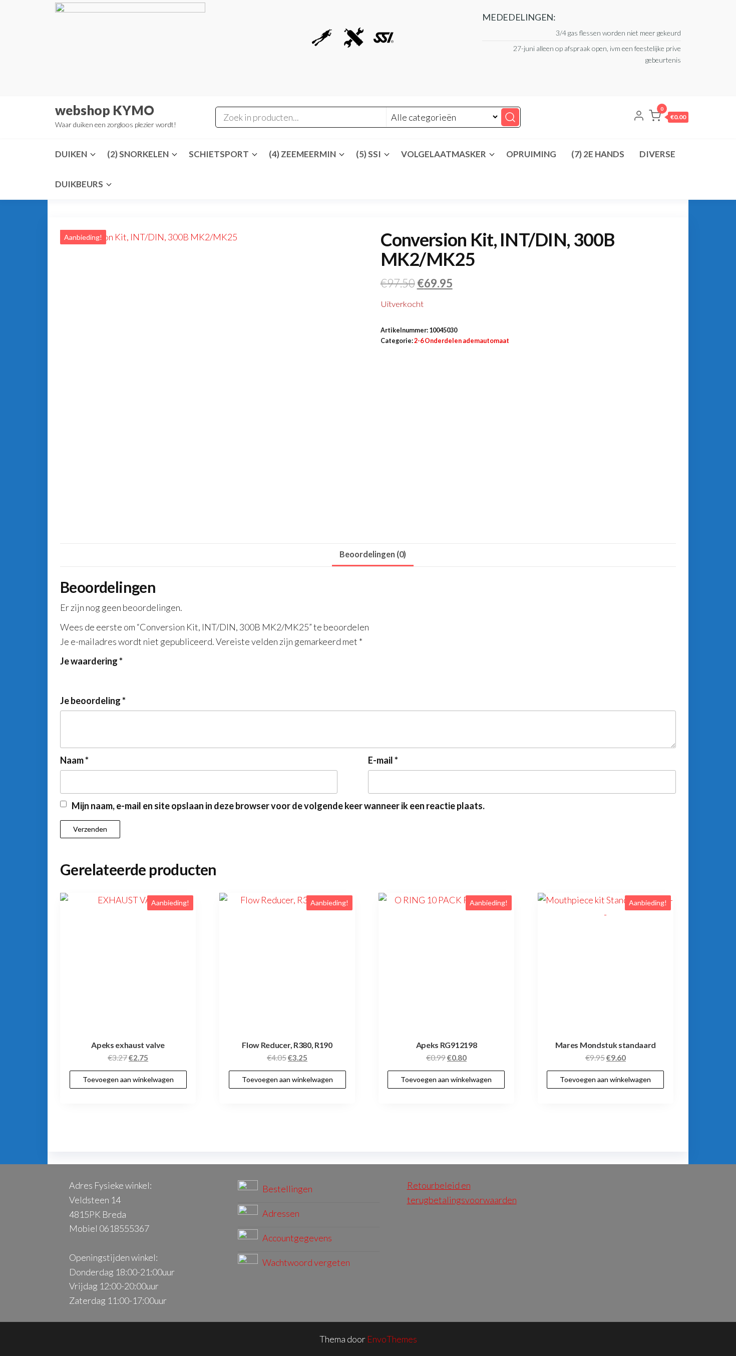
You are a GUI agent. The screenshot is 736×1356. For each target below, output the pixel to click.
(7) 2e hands (597, 154)
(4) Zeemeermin (302, 154)
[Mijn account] (639, 117)
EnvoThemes (392, 1338)
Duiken (71, 154)
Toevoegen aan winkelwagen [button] (128, 1079)
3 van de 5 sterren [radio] (93, 676)
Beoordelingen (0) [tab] (372, 554)
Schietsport (219, 154)
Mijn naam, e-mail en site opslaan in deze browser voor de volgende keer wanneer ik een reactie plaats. (278, 805)
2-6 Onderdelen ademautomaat (461, 341)
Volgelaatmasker (443, 154)
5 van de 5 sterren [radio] (120, 676)
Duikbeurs (79, 184)
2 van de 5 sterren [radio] (80, 676)
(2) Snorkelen (138, 154)
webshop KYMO (104, 110)
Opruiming (531, 154)
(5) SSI (368, 154)
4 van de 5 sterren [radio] (107, 676)
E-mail (383, 760)
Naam (74, 760)
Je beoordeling (93, 700)
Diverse (657, 154)
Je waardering (91, 660)
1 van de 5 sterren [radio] (66, 676)
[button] (668, 118)
